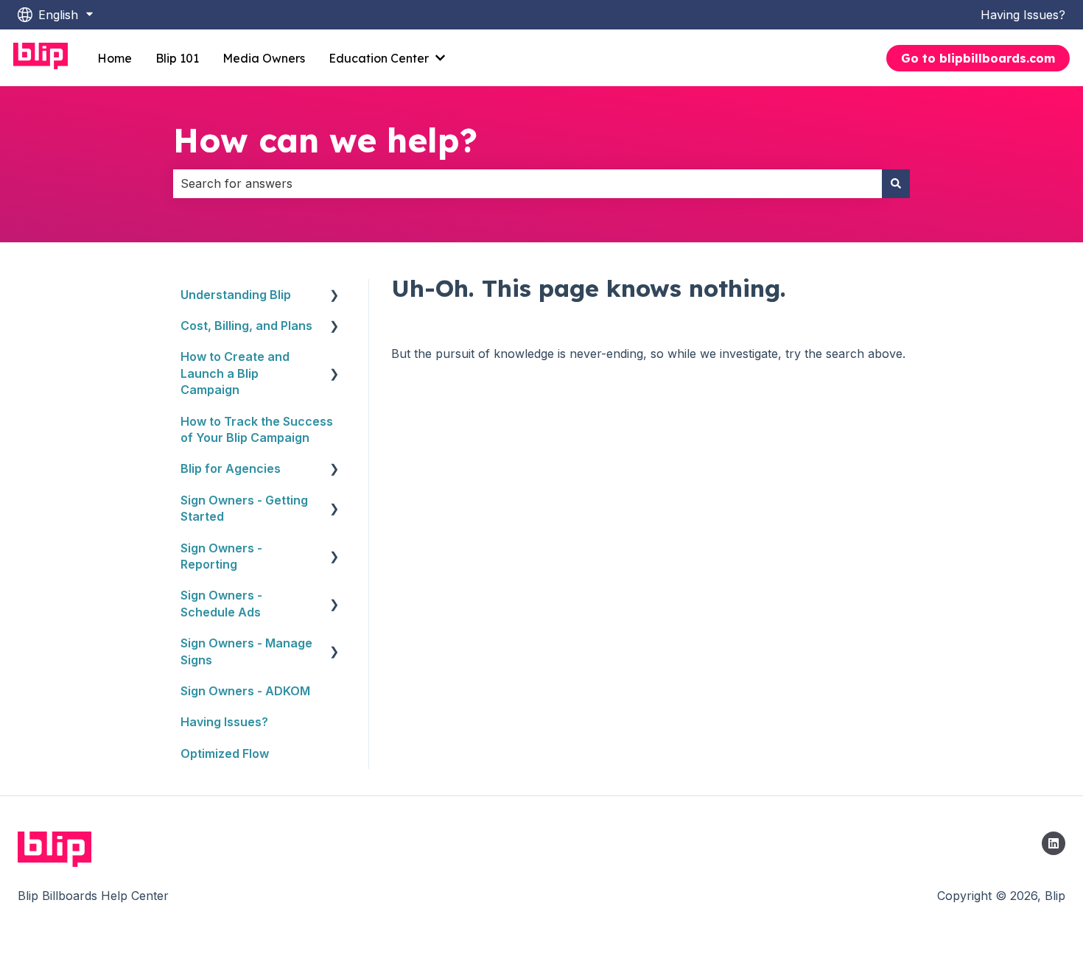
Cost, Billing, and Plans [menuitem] (246, 325)
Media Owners (263, 58)
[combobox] (527, 183)
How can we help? (325, 140)
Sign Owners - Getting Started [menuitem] (244, 508)
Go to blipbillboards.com (978, 58)
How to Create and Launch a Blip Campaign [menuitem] (235, 373)
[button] (334, 296)
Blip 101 (177, 58)
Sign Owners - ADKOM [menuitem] (245, 690)
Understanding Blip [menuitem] (235, 294)
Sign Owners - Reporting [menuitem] (221, 556)
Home (114, 58)
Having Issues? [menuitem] (224, 721)
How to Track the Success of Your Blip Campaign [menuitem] (256, 429)
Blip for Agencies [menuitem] (230, 468)
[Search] (896, 183)
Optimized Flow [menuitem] (224, 753)
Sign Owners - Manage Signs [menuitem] (246, 651)
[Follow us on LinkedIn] (1053, 843)
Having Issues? (1023, 14)
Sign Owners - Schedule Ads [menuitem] (221, 603)
